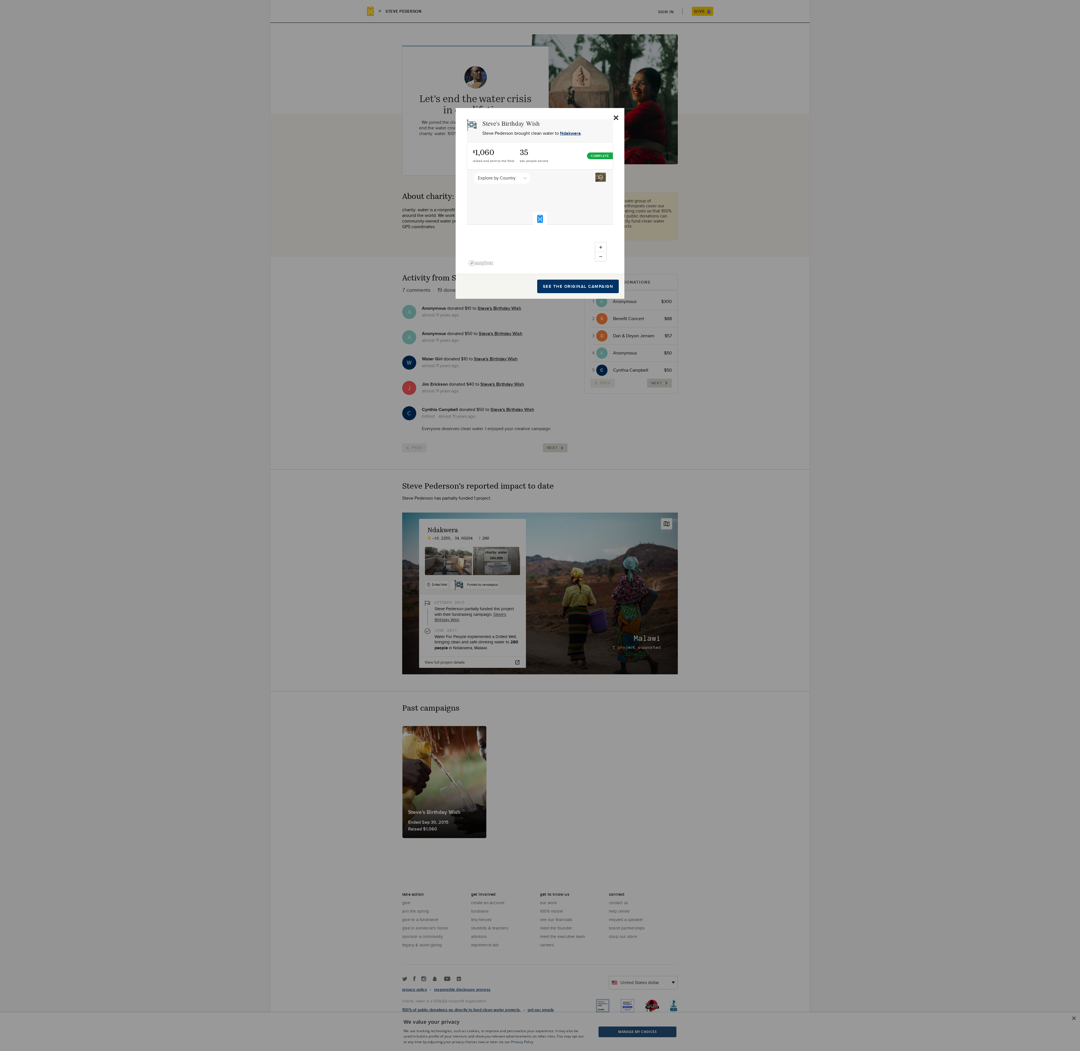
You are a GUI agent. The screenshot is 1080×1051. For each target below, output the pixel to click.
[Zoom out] (600, 256)
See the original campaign (578, 286)
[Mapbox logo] (481, 263)
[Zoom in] (600, 247)
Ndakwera (570, 133)
